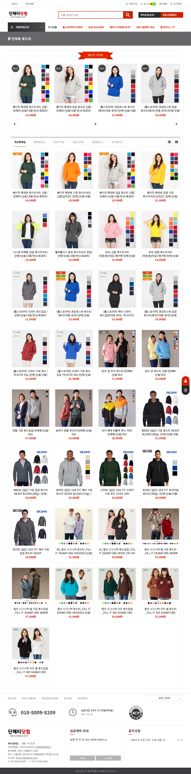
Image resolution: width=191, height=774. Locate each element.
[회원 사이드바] (186, 385)
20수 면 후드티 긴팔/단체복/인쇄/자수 (160, 373)
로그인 (147, 3)
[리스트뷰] (169, 142)
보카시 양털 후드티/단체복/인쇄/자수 (74, 432)
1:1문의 (108, 758)
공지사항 (68, 698)
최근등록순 (20, 142)
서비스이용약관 (29, 698)
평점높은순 (97, 142)
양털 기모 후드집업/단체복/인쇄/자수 (30, 432)
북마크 (15, 3)
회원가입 (133, 3)
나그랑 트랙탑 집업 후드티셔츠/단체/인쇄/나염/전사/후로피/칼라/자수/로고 (30, 255)
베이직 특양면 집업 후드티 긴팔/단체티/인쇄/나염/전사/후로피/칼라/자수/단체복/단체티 (117, 196)
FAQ (82, 758)
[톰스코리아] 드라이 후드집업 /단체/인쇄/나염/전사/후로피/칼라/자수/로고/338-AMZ (30, 315)
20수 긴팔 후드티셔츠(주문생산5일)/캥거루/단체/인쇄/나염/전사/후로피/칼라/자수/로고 (117, 255)
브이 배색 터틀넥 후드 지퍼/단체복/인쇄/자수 (117, 432)
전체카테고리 (22, 27)
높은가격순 (78, 142)
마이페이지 (82, 698)
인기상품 (52, 27)
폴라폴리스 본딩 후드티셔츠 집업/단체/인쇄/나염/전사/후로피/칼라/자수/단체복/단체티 (74, 255)
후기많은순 (117, 142)
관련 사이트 (164, 698)
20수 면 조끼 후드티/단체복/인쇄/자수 (117, 373)
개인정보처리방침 (50, 698)
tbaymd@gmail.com (26, 757)
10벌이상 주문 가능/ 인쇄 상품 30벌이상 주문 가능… (157, 740)
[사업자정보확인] (43, 746)
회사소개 (12, 698)
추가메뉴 (178, 3)
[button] (95, 124)
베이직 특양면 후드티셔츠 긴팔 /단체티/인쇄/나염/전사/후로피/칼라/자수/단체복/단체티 (30, 196)
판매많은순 (39, 142)
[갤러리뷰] (176, 142)
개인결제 (30, 3)
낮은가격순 (59, 142)
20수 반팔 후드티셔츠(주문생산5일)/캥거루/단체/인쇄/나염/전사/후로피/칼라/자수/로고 (160, 255)
